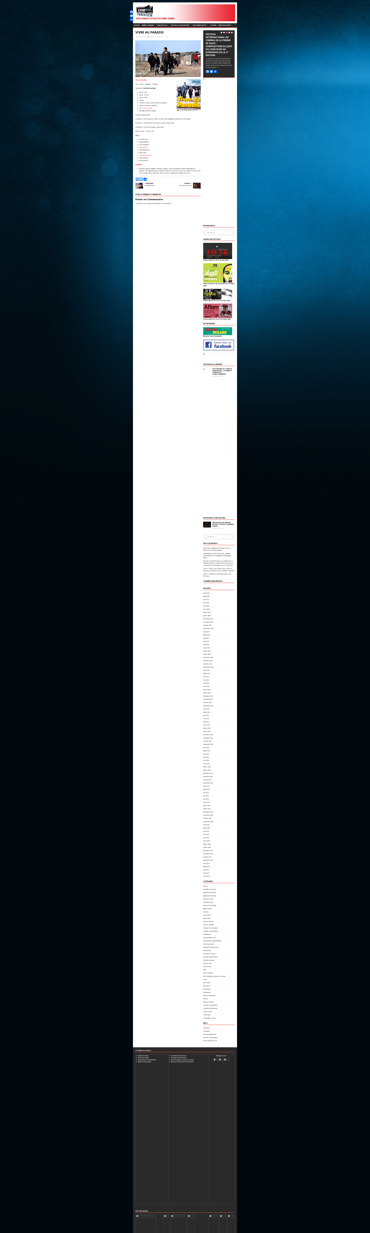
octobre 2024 (207, 526)
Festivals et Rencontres (180, 25)
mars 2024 (206, 548)
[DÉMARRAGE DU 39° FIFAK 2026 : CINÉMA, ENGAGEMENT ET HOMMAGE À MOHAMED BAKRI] (219, 75)
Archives (205, 774)
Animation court (208, 761)
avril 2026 (206, 468)
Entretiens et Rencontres (214, 380)
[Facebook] (131, 12)
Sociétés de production (210, 870)
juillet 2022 (206, 613)
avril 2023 (206, 584)
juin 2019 (206, 732)
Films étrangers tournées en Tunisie (214, 838)
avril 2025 (206, 506)
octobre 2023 (207, 564)
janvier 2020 (207, 709)
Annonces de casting (209, 767)
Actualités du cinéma (209, 751)
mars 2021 (206, 664)
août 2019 (206, 725)
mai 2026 (206, 465)
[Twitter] (131, 16)
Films (204, 832)
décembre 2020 (208, 674)
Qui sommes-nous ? (200, 25)
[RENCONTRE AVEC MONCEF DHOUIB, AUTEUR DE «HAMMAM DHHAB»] (207, 388)
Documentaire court (209, 799)
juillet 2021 (206, 651)
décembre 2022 (208, 597)
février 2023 (207, 590)
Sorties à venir (207, 873)
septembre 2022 (208, 606)
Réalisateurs (207, 854)
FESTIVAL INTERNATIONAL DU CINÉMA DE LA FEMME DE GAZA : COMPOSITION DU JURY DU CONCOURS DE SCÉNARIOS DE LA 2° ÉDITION (218, 425)
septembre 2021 (208, 645)
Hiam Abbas (143, 147)
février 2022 (207, 629)
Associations (207, 777)
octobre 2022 (207, 603)
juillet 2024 (206, 535)
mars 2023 (206, 587)
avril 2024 (206, 545)
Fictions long (207, 828)
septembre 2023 (208, 568)
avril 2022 (206, 622)
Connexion (206, 893)
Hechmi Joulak (147, 108)
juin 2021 (206, 654)
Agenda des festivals (209, 754)
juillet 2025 (206, 497)
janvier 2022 (207, 632)
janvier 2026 (207, 477)
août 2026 (206, 455)
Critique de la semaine (212, 226)
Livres (205, 841)
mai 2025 (206, 503)
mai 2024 (206, 542)
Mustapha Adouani (145, 155)
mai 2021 (206, 658)
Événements (207, 812)
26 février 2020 (142, 37)
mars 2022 (206, 625)
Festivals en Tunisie (209, 815)
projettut (151, 37)
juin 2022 (206, 616)
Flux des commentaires (210, 899)
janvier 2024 (207, 555)
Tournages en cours (209, 880)
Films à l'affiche (208, 835)
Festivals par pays (208, 822)
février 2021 (207, 667)
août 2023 (206, 571)
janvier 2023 (207, 593)
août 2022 (206, 609)
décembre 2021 (208, 635)
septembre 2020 (208, 683)
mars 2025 (206, 510)
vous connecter (148, 203)
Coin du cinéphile (208, 787)
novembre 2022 (208, 600)
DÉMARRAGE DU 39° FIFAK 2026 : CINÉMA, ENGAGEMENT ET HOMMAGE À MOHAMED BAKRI (217, 418)
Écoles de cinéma (208, 806)
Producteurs (207, 851)
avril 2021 (206, 661)
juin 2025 (206, 500)
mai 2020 (206, 696)
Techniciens (207, 877)
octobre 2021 (207, 642)
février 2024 (207, 551)
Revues (205, 861)
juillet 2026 (206, 458)
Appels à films (207, 770)
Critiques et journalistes (210, 793)
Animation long (208, 764)
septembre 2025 (208, 490)
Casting (213, 25)
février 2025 (207, 513)
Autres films (160, 37)
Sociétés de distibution (210, 867)
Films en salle (162, 25)
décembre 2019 (208, 712)
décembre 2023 (208, 558)
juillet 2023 (206, 574)
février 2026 (207, 474)
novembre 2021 (208, 638)
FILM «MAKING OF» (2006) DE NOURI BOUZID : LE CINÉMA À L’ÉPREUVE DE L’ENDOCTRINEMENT (222, 233)
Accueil (137, 25)
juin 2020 (206, 693)
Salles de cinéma (208, 864)
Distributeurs (207, 796)
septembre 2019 (208, 722)
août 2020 (206, 687)
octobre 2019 (207, 719)
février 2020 (207, 706)
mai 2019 (206, 735)
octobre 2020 (207, 680)
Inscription (206, 890)
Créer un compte (224, 25)
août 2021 (206, 648)
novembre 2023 (208, 561)
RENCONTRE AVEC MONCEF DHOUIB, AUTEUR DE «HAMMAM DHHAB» (223, 386)
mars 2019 (206, 738)
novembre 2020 (208, 677)
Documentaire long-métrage (212, 803)
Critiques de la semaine (210, 790)
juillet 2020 (206, 690)
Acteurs (205, 748)
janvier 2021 (207, 671)
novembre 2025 (208, 484)
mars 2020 (206, 703)
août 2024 (206, 532)
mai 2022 (206, 619)
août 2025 (206, 493)
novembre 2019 (208, 716)
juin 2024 (206, 538)
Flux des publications (209, 896)
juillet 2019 (206, 728)
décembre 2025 (208, 481)
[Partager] (131, 20)
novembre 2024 (208, 522)
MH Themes (162, 1229)
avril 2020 (206, 699)
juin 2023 (206, 577)
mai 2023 (206, 580)
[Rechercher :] (219, 94)
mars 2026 (206, 471)
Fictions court (207, 825)
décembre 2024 (208, 519)
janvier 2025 (207, 516)
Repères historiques (209, 857)
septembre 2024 (208, 529)
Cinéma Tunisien (148, 25)
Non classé (206, 844)
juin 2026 (206, 461)
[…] (228, 56)
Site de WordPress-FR (210, 903)
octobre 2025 (207, 487)
